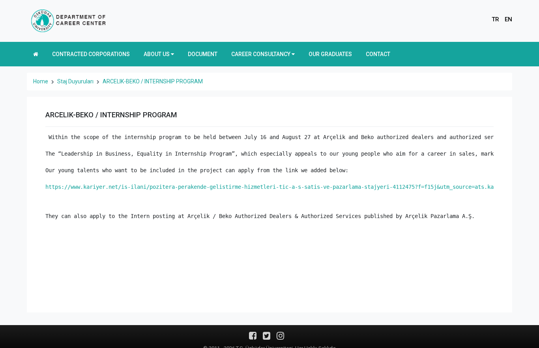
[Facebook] (252, 338)
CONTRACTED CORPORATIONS (91, 54)
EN (508, 19)
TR (495, 19)
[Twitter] (266, 338)
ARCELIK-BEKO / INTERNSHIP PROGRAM (153, 81)
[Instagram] (280, 338)
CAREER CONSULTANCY (261, 54)
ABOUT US (157, 54)
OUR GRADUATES (330, 54)
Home (40, 81)
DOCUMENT (202, 54)
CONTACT (378, 54)
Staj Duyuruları (75, 81)
